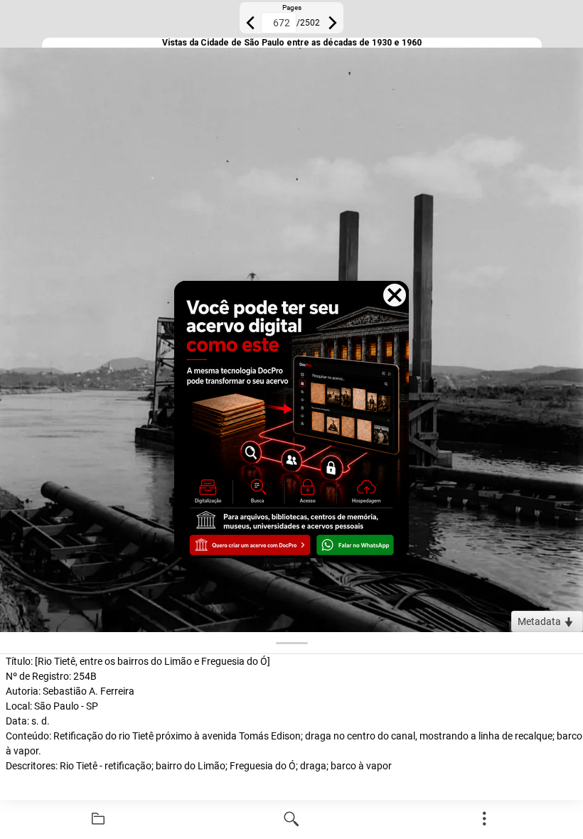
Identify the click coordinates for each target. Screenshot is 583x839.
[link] (98, 819)
